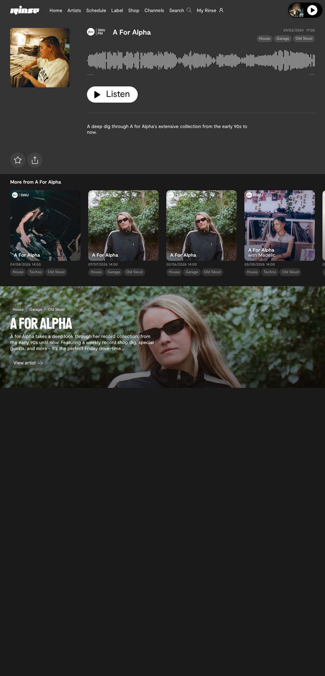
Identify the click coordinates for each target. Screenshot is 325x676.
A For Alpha (132, 32)
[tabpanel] (201, 62)
